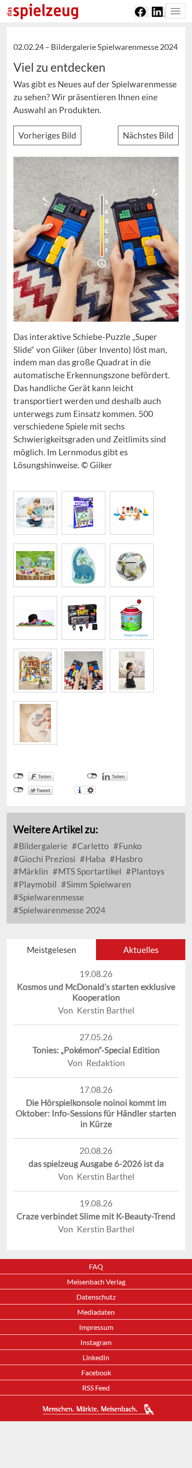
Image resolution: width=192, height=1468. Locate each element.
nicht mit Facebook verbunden (18, 776)
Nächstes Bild (148, 135)
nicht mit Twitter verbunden (18, 790)
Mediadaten (96, 1312)
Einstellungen (90, 789)
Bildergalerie (42, 846)
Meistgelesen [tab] (51, 950)
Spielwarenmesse (50, 897)
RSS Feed (96, 1387)
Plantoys (146, 871)
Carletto (92, 846)
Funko (129, 846)
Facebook (96, 1372)
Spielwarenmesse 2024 (61, 910)
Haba (94, 859)
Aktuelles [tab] (141, 950)
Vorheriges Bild (47, 135)
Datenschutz (96, 1296)
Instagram (96, 1342)
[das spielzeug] (42, 11)
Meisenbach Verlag (96, 1281)
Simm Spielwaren (98, 884)
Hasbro (128, 859)
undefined (92, 776)
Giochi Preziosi (46, 859)
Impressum (96, 1327)
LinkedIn (96, 1357)
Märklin (32, 871)
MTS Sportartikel (88, 871)
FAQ (96, 1266)
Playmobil (37, 884)
